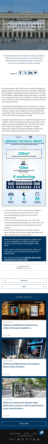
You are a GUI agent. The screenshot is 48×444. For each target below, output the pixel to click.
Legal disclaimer (15, 433)
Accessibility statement (25, 436)
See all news (24, 423)
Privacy (35, 433)
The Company (28, 268)
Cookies (27, 433)
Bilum (6, 232)
